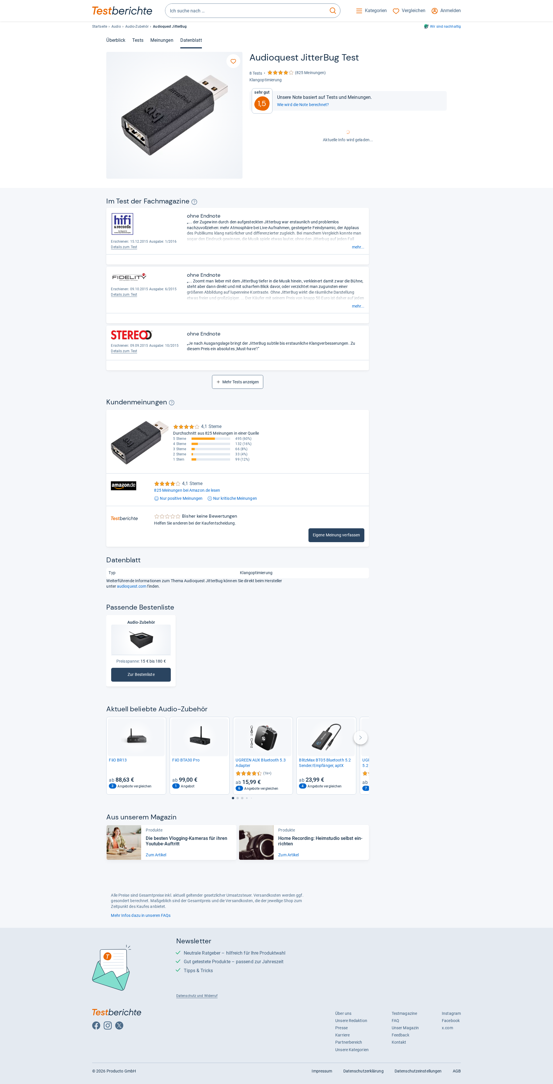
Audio (116, 26)
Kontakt (399, 1042)
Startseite (99, 26)
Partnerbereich (348, 1042)
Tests (137, 40)
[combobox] (245, 11)
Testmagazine (404, 1013)
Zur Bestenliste (149, 675)
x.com (447, 1027)
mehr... (358, 247)
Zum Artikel (156, 855)
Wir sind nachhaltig (445, 26)
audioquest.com (131, 586)
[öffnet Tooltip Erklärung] (194, 202)
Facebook (451, 1020)
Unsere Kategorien (352, 1049)
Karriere (342, 1035)
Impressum (322, 1071)
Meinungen (161, 40)
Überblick (115, 40)
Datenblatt (191, 40)
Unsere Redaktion (351, 1020)
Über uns (343, 1013)
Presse (341, 1027)
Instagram (451, 1013)
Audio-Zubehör (137, 26)
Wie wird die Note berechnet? (303, 104)
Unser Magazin (405, 1027)
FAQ (395, 1020)
